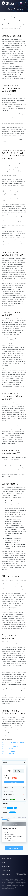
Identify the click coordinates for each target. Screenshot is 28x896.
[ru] (21, 3)
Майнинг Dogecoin (8, 751)
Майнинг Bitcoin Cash (10, 746)
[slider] (8, 819)
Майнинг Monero (8, 753)
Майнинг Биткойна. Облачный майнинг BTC (13, 743)
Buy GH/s (14, 782)
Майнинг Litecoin (8, 749)
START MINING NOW (14, 848)
